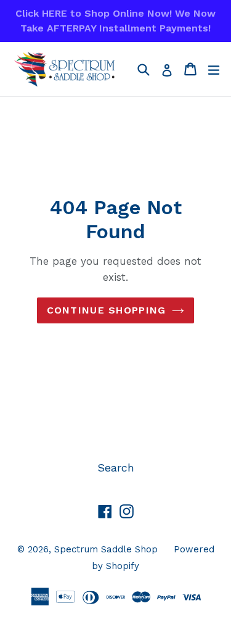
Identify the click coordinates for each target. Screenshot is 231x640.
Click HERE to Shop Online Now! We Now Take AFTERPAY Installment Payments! (115, 20)
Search (115, 467)
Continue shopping (106, 310)
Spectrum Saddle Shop (106, 549)
